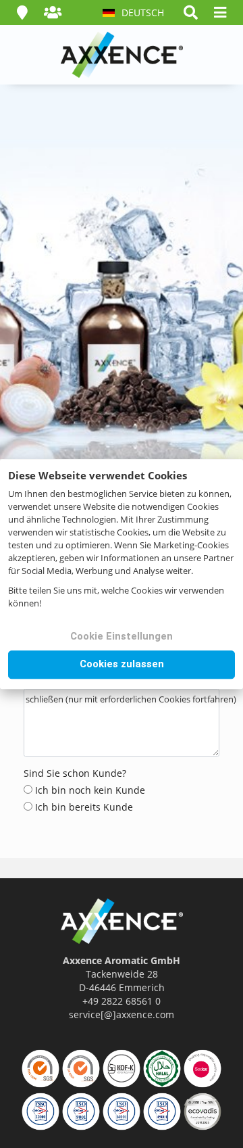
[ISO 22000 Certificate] (81, 1068)
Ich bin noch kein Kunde (88, 790)
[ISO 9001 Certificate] (81, 1111)
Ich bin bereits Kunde (82, 806)
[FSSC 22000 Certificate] (40, 1068)
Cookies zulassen (122, 664)
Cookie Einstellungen (121, 636)
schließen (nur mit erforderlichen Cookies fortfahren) (131, 699)
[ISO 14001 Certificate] (121, 1111)
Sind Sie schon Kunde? (75, 773)
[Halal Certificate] (162, 1068)
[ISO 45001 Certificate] (162, 1111)
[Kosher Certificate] (121, 1068)
